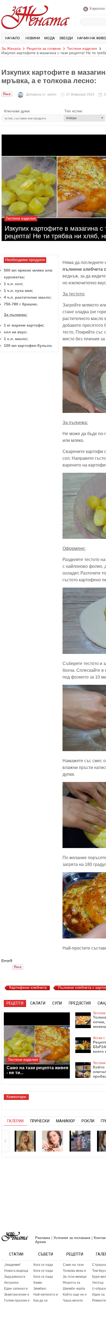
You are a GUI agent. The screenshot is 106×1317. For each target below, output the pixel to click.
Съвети (45, 1254)
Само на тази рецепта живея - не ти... (37, 1070)
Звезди (66, 38)
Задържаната (14, 1277)
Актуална (11, 1283)
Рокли (88, 1121)
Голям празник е (17, 1300)
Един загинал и (16, 1288)
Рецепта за (71, 1283)
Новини (33, 38)
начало (12, 38)
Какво (37, 1283)
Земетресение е (16, 1294)
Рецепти (74, 1254)
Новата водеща (16, 1271)
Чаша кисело (73, 1300)
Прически (39, 1121)
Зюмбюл (39, 1288)
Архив (40, 1242)
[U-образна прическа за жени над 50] (52, 1141)
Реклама (42, 1238)
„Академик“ (12, 1265)
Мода (49, 38)
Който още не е (75, 1294)
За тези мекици (74, 1277)
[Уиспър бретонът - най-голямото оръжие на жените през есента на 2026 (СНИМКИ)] (25, 1141)
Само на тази (73, 1265)
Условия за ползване (72, 1238)
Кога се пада (43, 1265)
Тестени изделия (82, 48)
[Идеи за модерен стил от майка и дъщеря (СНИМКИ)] (80, 1141)
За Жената (11, 48)
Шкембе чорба (74, 1288)
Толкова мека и (74, 1271)
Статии (16, 1254)
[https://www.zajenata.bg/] (14, 1236)
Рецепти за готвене (44, 48)
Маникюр (65, 1121)
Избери (71, 118)
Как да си (40, 1300)
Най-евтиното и (45, 1294)
